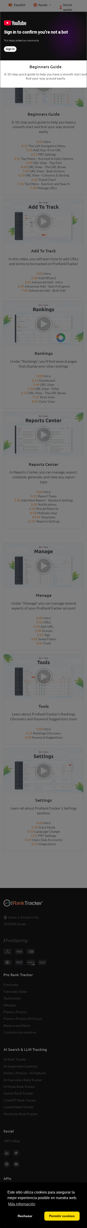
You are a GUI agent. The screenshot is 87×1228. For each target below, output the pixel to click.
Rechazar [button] (25, 1216)
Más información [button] (21, 1204)
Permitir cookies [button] (62, 1216)
